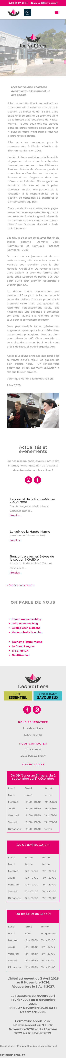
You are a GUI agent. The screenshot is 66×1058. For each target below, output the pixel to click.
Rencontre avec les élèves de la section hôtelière (32, 558)
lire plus (15, 515)
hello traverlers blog (25, 623)
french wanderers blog (26, 619)
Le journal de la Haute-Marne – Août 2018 (32, 500)
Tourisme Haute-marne (27, 641)
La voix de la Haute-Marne (30, 532)
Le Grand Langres (23, 646)
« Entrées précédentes (20, 585)
